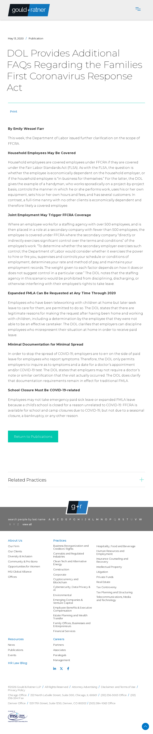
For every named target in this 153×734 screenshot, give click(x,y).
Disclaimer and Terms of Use (118, 686)
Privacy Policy (16, 690)
